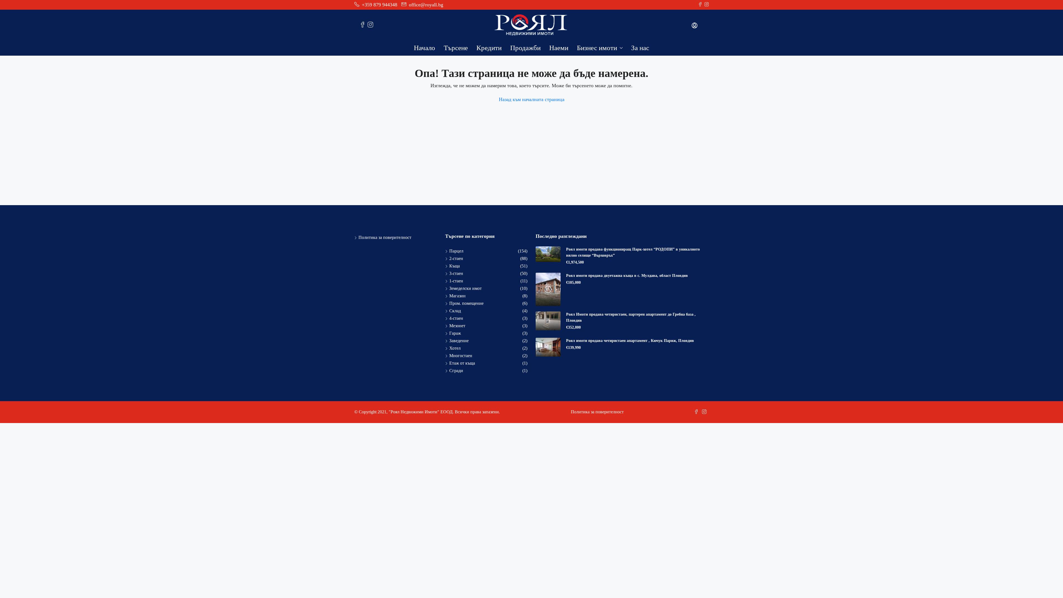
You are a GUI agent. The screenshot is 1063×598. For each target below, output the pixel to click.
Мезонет (457, 325)
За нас (640, 47)
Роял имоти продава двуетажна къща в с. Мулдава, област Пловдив (627, 276)
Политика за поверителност (384, 237)
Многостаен (460, 355)
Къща (454, 266)
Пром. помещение (466, 303)
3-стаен (456, 273)
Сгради (456, 370)
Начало (424, 47)
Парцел (456, 251)
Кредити (489, 47)
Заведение (459, 340)
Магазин (457, 295)
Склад (455, 310)
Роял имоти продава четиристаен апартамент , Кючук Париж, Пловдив (630, 341)
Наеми (558, 47)
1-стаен (456, 281)
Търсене (456, 47)
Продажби (525, 47)
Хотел (455, 348)
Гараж (455, 333)
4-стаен (456, 318)
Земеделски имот (465, 288)
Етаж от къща (462, 363)
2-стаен (456, 258)
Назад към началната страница (531, 99)
